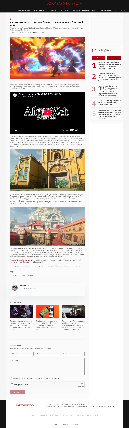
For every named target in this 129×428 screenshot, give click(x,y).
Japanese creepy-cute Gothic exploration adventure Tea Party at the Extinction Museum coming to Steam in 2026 (21, 325)
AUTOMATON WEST (24, 10)
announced (56, 254)
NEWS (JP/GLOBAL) (40, 10)
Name (14, 353)
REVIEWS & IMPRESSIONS (80, 10)
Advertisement (54, 416)
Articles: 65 (24, 293)
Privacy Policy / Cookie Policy (73, 416)
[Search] (125, 10)
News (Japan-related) (28, 276)
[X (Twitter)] (115, 10)
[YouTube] (118, 10)
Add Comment (17, 360)
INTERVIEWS (53, 10)
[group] (106, 91)
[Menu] (125, 4)
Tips (93, 10)
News (14, 33)
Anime (14, 276)
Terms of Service (93, 416)
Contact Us (43, 416)
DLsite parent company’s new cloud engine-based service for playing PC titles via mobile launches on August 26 (47, 325)
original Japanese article (41, 266)
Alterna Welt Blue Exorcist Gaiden (21, 260)
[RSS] (121, 10)
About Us (33, 416)
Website (66, 353)
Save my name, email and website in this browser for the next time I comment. (36, 378)
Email (39, 353)
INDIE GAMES (65, 10)
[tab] (98, 58)
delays (59, 252)
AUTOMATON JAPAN (104, 10)
